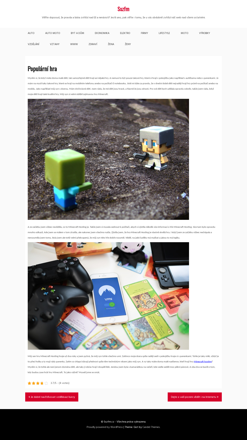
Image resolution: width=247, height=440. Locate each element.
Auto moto (52, 33)
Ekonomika (102, 33)
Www (74, 44)
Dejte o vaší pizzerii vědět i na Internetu (193, 397)
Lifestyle (164, 33)
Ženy (128, 44)
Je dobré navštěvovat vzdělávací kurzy (53, 397)
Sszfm (123, 9)
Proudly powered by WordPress (105, 427)
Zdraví (93, 44)
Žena (111, 44)
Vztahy (54, 44)
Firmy (144, 33)
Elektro (125, 33)
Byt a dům (77, 33)
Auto (31, 33)
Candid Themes (151, 427)
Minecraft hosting (203, 362)
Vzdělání (33, 44)
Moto (184, 33)
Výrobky (204, 33)
